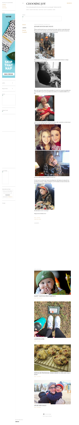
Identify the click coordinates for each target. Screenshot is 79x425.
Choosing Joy (36, 3)
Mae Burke (50, 416)
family (24, 30)
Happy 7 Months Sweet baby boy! (45, 296)
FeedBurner (10, 196)
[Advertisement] (52, 258)
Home (27, 9)
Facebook (4, 6)
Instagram (4, 4)
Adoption (41, 9)
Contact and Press (33, 9)
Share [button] (24, 24)
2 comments (39, 376)
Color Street (4, 7)
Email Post (38, 217)
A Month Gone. (39, 339)
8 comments (39, 407)
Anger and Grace (40, 405)
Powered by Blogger (48, 414)
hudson (24, 32)
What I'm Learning (48, 9)
